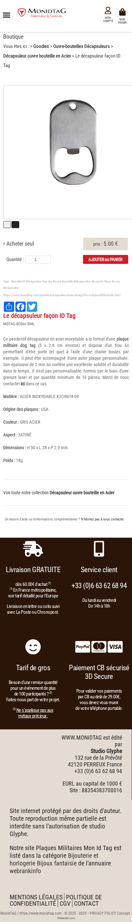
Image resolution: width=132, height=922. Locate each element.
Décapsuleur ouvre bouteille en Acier (37, 56)
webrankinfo (25, 871)
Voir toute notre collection (58, 492)
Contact (86, 903)
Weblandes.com (66, 918)
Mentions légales (36, 897)
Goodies (41, 46)
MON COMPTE (108, 19)
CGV (65, 903)
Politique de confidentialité (56, 900)
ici (23, 383)
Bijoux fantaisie (57, 863)
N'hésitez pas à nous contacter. (102, 519)
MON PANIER (123, 20)
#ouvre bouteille (63, 281)
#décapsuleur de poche (88, 281)
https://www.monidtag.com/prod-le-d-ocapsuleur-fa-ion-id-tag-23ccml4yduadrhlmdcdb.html (61, 295)
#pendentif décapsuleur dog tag (31, 281)
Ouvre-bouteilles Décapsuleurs (81, 46)
